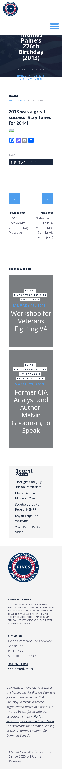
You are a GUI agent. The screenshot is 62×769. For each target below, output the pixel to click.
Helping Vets (30, 299)
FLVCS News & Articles (30, 295)
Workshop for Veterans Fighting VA (31, 321)
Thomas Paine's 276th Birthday (26, 162)
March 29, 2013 (29, 384)
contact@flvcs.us (20, 669)
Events (13, 96)
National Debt (30, 374)
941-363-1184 (18, 664)
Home (21, 69)
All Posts (37, 69)
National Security (30, 378)
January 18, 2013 (29, 305)
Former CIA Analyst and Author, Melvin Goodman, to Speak (31, 411)
